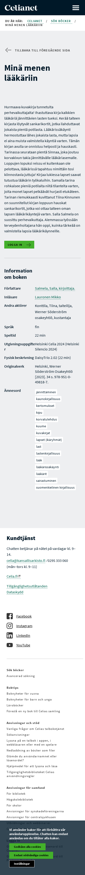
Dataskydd (15, 592)
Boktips (13, 688)
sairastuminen (46, 480)
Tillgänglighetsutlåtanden (27, 586)
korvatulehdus (46, 419)
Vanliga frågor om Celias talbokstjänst (35, 729)
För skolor (14, 805)
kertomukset (45, 406)
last (38, 446)
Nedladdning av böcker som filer (31, 750)
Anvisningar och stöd (23, 723)
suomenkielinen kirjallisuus (55, 487)
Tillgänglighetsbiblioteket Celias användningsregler (30, 774)
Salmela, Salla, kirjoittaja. (55, 288)
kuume (41, 426)
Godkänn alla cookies (27, 846)
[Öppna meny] (76, 7)
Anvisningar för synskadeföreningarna (35, 811)
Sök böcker (61, 21)
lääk (39, 460)
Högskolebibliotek (20, 799)
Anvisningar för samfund (26, 788)
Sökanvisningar (18, 735)
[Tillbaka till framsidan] (21, 9)
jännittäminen (46, 392)
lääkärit (41, 474)
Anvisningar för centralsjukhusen (31, 817)
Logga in (15, 244)
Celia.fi (12, 576)
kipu (39, 412)
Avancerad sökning (21, 676)
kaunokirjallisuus (48, 399)
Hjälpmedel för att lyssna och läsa (32, 766)
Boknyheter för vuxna (23, 694)
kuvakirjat (43, 433)
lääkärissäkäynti (47, 467)
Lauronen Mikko (48, 297)
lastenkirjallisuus (48, 453)
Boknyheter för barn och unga (29, 699)
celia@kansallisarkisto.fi (26, 560)
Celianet (35, 21)
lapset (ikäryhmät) (49, 440)
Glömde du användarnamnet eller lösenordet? (32, 758)
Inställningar (22, 863)
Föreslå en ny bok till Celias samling (33, 711)
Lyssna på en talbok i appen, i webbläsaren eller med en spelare (32, 743)
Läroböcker (15, 705)
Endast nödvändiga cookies (31, 855)
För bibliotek (16, 794)
